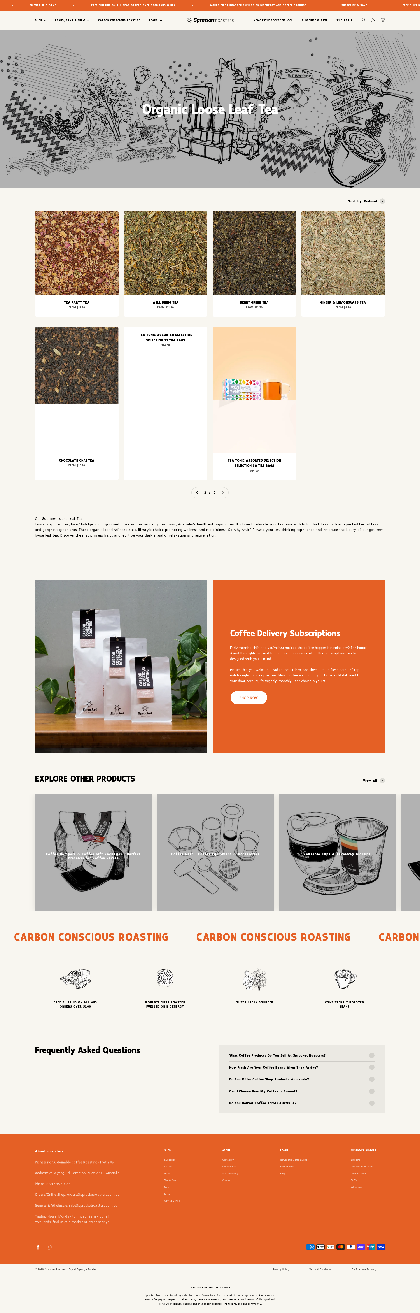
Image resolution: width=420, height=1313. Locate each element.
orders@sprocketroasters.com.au (93, 1194)
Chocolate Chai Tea (76, 460)
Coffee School (172, 1200)
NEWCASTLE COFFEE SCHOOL (273, 20)
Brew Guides (287, 1166)
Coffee (168, 1166)
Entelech (93, 1269)
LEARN (153, 20)
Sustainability (230, 1173)
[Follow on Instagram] (49, 1247)
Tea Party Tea (76, 302)
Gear (167, 1173)
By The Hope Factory (364, 1269)
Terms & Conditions (320, 1269)
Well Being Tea (165, 302)
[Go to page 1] (197, 492)
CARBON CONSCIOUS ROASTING (119, 20)
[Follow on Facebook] (38, 1247)
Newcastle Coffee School (294, 1160)
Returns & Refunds (362, 1166)
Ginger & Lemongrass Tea (343, 302)
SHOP (38, 20)
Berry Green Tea (254, 302)
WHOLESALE (344, 20)
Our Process (229, 1166)
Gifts (167, 1194)
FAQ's (354, 1180)
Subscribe (170, 1160)
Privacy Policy (281, 1269)
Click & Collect (359, 1173)
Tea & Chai (170, 1180)
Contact (227, 1180)
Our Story (228, 1160)
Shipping (355, 1160)
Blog (282, 1173)
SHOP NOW (248, 697)
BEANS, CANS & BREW (70, 20)
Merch (167, 1187)
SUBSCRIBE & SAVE (315, 20)
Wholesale (357, 1187)
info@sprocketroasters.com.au (93, 1205)
